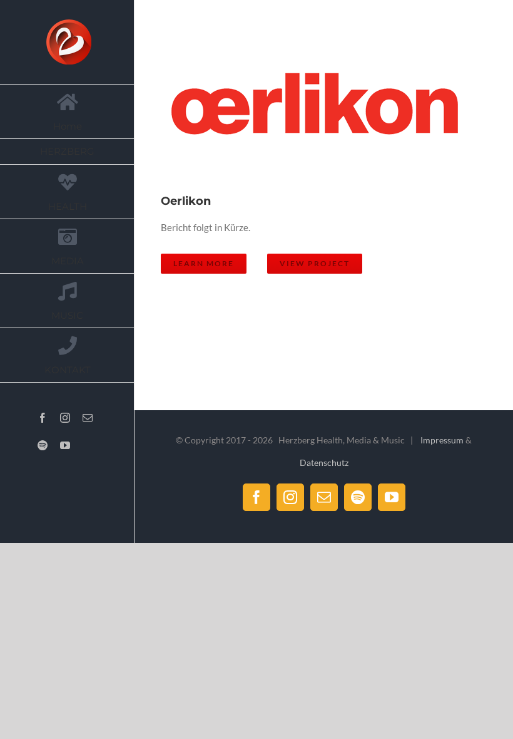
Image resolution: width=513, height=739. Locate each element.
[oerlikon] (320, 108)
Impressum (442, 440)
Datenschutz (324, 462)
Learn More (203, 263)
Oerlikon (305, 108)
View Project (315, 263)
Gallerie (335, 108)
